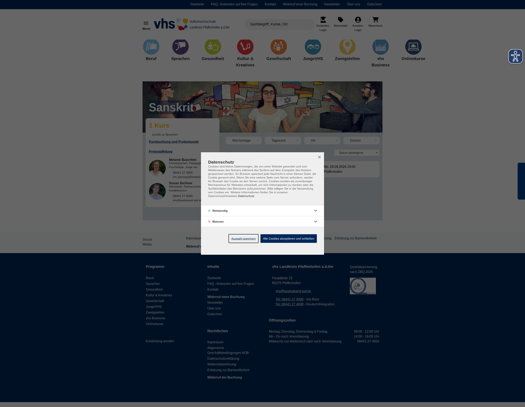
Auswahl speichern (243, 238)
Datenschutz (246, 196)
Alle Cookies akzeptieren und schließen (288, 238)
